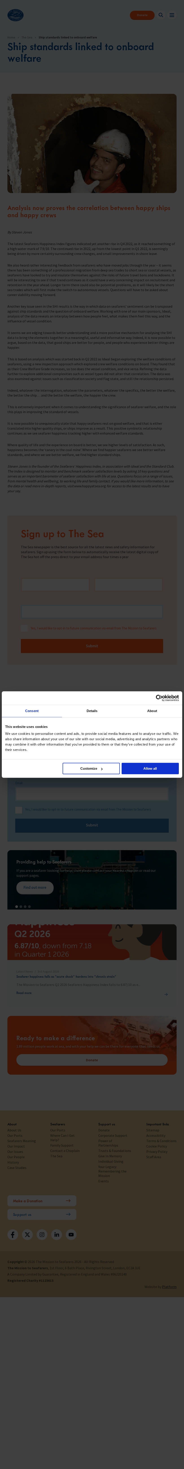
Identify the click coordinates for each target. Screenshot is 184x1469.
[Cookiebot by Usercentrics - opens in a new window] (159, 698)
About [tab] (152, 711)
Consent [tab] (32, 711)
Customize (88, 768)
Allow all (150, 768)
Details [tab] (92, 711)
